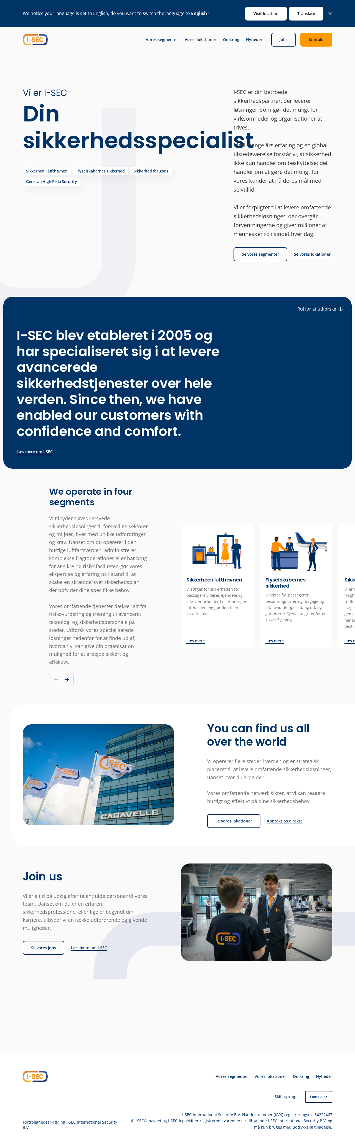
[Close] (330, 13)
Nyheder (254, 40)
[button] (67, 679)
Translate (306, 13)
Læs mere (195, 641)
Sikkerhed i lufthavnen (47, 171)
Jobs (284, 39)
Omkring (231, 40)
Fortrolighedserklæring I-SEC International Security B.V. (70, 1124)
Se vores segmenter (260, 254)
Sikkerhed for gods (151, 171)
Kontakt (316, 39)
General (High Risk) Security (51, 181)
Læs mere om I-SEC (35, 451)
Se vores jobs (43, 947)
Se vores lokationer (312, 254)
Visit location (265, 13)
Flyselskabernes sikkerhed (101, 171)
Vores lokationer (200, 40)
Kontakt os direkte (285, 821)
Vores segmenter (162, 40)
